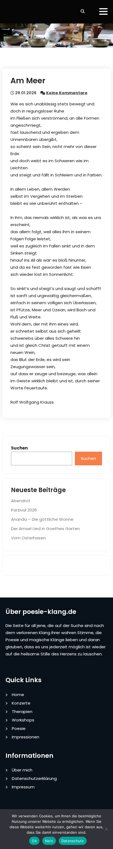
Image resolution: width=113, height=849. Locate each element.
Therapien (22, 711)
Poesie (19, 728)
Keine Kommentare (66, 93)
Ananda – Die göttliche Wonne (42, 519)
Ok (34, 841)
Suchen (19, 448)
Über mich (22, 770)
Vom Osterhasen (28, 538)
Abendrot (20, 501)
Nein (49, 841)
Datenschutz (72, 841)
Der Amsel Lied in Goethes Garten (45, 528)
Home (18, 694)
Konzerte (21, 703)
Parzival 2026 (24, 510)
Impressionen (25, 737)
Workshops (23, 720)
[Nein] (106, 829)
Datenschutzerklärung (34, 778)
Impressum (23, 787)
